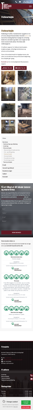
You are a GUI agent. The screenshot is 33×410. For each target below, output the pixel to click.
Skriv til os (21, 68)
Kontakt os (4, 62)
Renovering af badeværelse (12, 150)
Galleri (5, 174)
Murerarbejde (7, 148)
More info (15, 406)
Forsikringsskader (9, 160)
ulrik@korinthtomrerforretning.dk (12, 199)
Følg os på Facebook (8, 363)
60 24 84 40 (20, 197)
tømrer (27, 35)
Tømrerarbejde (7, 162)
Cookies (1, 395)
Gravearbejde (8, 156)
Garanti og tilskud (8, 168)
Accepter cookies (25, 402)
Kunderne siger (7, 171)
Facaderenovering (9, 158)
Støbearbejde (8, 154)
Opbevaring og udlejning (10, 144)
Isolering (5, 146)
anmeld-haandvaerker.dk (15, 245)
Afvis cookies (26, 407)
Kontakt (5, 176)
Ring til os (8, 68)
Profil (4, 165)
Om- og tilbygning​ (9, 152)
